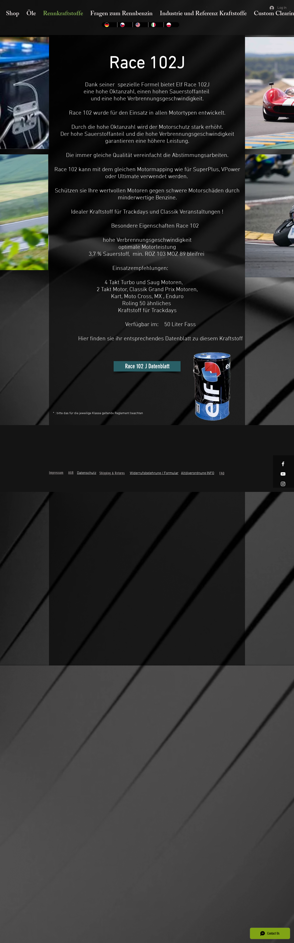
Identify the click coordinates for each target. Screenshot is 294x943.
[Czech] (125, 24)
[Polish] (171, 24)
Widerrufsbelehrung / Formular (154, 473)
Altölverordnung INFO (197, 473)
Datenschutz (86, 473)
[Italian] (156, 24)
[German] (109, 24)
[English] (140, 24)
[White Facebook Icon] (283, 464)
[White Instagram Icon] (283, 484)
